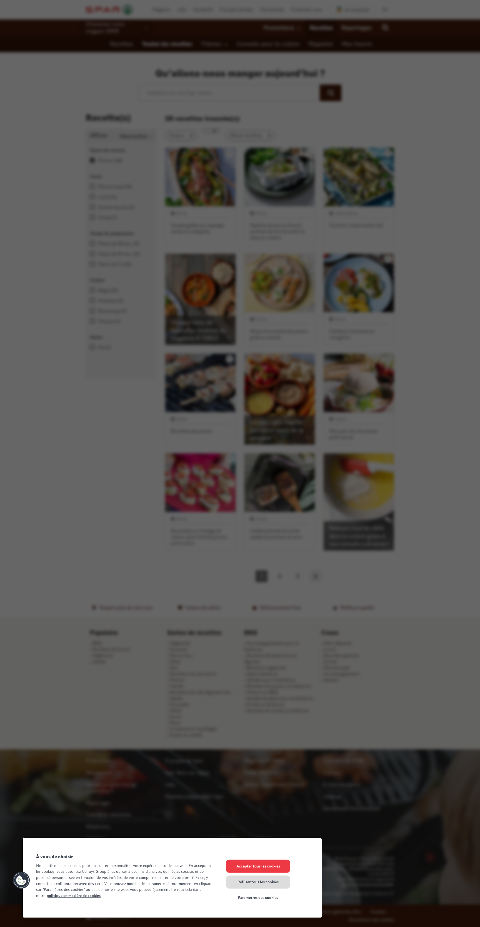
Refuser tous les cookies (258, 881)
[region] (172, 877)
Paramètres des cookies (258, 897)
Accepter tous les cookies (258, 866)
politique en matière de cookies (74, 895)
